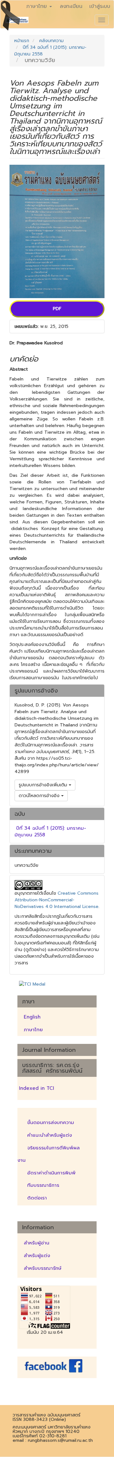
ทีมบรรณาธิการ (43, 1185)
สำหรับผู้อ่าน (36, 1242)
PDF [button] (57, 308)
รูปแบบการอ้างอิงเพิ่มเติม (44, 785)
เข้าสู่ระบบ (99, 6)
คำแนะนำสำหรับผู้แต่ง (49, 1135)
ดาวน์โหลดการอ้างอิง (40, 795)
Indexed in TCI (36, 1088)
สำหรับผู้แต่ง (37, 1255)
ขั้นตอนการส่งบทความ (50, 1122)
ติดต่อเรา (37, 1197)
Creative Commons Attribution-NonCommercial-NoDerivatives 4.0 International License (56, 900)
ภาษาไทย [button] (37, 6)
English (32, 1016)
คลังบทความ (51, 40)
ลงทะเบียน (71, 6)
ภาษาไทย (33, 1029)
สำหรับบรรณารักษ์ (42, 1268)
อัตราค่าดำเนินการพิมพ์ (51, 1172)
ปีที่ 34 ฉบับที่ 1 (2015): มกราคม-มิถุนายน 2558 (50, 831)
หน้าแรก (21, 40)
